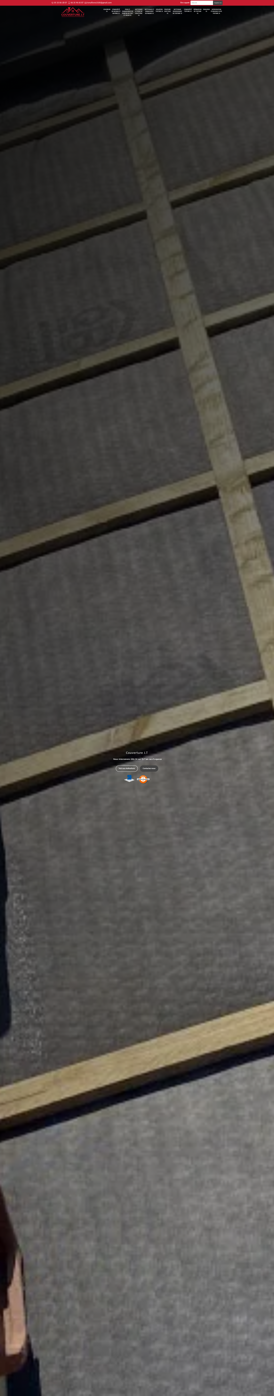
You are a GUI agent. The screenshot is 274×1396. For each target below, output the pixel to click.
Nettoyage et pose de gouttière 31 (138, 12)
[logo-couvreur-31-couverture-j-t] (73, 12)
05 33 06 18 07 (60, 3)
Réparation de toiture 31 (197, 11)
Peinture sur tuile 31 (167, 11)
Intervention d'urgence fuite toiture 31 (216, 11)
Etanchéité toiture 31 (188, 10)
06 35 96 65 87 (77, 3)
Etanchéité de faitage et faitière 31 (116, 11)
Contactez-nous (149, 769)
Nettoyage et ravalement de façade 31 (149, 11)
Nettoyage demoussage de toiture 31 (177, 11)
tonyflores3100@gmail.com (99, 3)
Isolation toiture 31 (159, 10)
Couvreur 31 (106, 10)
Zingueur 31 (206, 10)
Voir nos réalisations (127, 769)
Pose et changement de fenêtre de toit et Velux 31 (127, 12)
